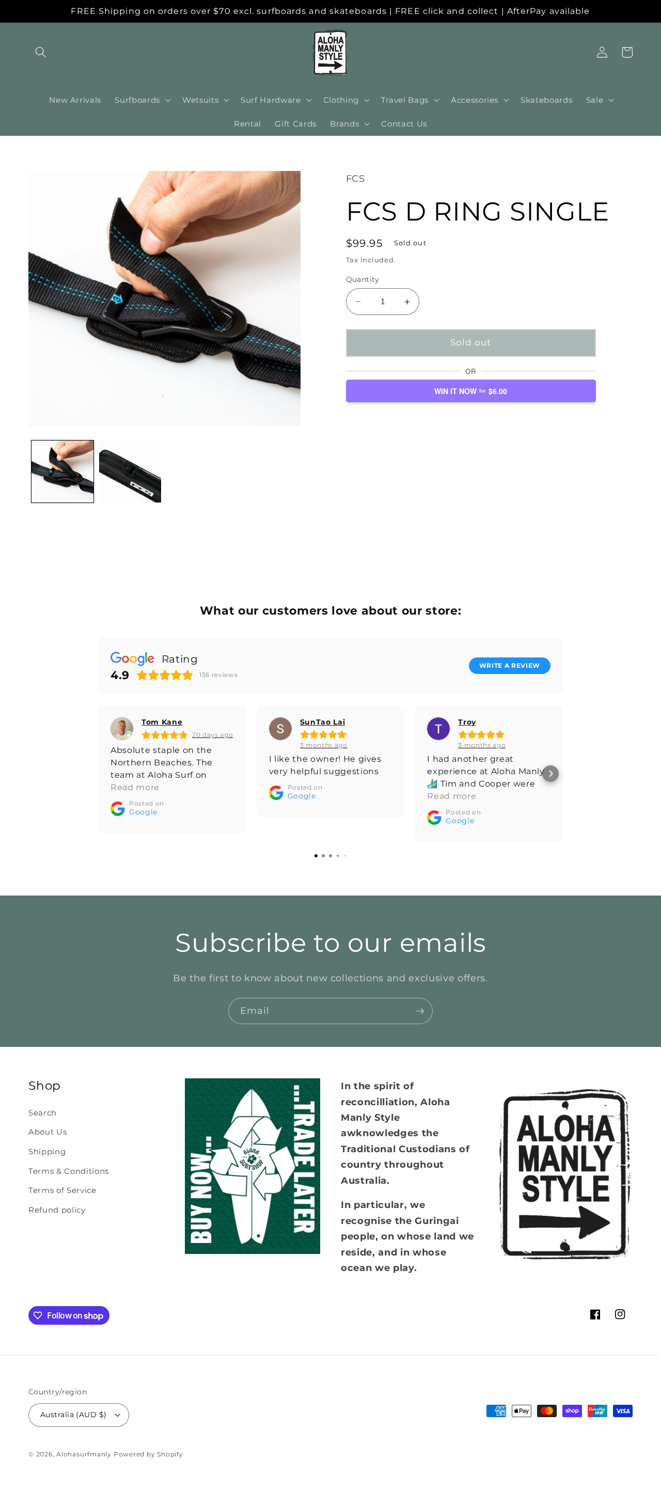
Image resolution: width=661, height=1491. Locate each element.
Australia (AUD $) (73, 1414)
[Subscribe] (419, 1011)
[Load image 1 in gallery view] (62, 472)
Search (42, 1113)
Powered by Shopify (148, 1454)
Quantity (363, 279)
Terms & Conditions (68, 1171)
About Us (47, 1132)
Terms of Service (62, 1190)
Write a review (509, 666)
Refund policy (57, 1210)
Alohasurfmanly (84, 1454)
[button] (40, 52)
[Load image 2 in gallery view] (130, 472)
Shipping (47, 1151)
